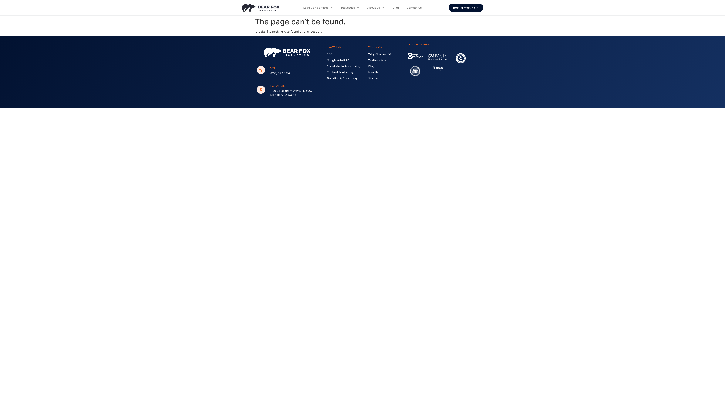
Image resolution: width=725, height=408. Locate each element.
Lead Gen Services (316, 7)
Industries (348, 7)
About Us (373, 7)
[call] (261, 70)
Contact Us (414, 7)
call (273, 68)
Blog (396, 7)
